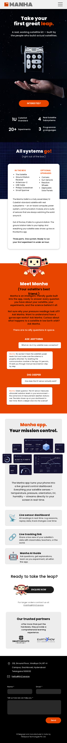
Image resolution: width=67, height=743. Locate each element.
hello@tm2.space (21, 676)
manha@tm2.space (33, 605)
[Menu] (60, 4)
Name (10, 687)
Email (39, 687)
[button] (34, 103)
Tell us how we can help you (20, 698)
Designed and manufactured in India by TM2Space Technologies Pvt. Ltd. (34, 735)
